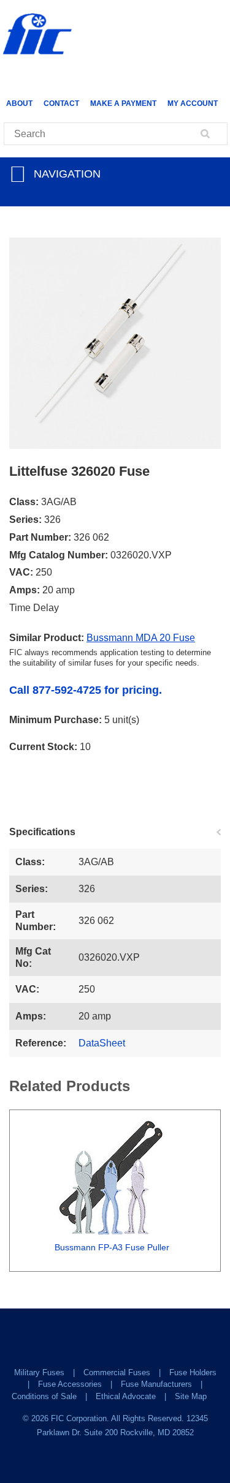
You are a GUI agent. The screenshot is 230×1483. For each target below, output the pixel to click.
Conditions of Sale (44, 1396)
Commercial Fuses (116, 1372)
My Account (192, 103)
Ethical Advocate (126, 1396)
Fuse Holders (193, 1372)
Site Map (191, 1396)
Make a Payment (123, 103)
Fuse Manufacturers (156, 1384)
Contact (61, 103)
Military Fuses (39, 1372)
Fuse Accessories (70, 1384)
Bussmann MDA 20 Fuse (140, 638)
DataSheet (102, 1043)
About (19, 103)
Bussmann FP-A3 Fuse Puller (112, 1247)
